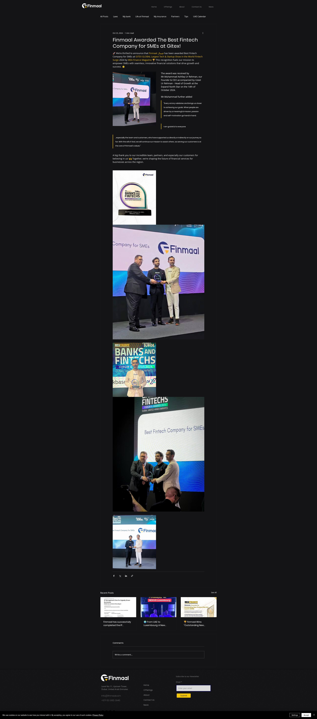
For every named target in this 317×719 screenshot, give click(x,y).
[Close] (314, 715)
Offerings (148, 690)
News (146, 705)
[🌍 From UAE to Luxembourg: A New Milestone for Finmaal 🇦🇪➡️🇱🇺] (158, 607)
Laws (115, 16)
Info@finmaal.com (111, 695)
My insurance (160, 16)
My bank (127, 16)
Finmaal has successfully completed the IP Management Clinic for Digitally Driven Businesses (117, 623)
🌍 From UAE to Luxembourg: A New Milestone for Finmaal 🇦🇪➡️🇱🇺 (158, 623)
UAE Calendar (199, 16)
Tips (186, 16)
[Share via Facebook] (114, 576)
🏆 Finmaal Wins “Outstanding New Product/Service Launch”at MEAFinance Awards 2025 (198, 623)
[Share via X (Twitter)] (120, 576)
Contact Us (149, 700)
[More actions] (202, 32)
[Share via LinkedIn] (126, 576)
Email (178, 682)
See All (214, 592)
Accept (306, 715)
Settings (295, 715)
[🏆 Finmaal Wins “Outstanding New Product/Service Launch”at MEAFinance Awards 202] (199, 607)
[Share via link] (132, 576)
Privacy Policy (97, 715)
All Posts (104, 16)
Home (146, 685)
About (146, 695)
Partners (175, 16)
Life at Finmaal (142, 16)
